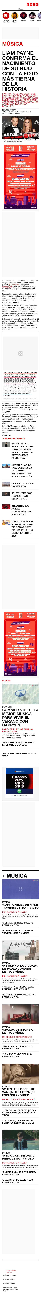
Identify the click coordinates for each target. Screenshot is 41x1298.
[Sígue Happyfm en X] (34, 5)
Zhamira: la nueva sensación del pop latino (21, 510)
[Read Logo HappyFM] (14, 5)
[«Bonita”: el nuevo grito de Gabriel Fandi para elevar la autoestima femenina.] (6, 444)
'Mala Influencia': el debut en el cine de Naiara (19, 743)
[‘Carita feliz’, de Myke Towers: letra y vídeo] (20, 889)
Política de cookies (8, 1279)
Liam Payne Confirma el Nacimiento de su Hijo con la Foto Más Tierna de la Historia (20, 71)
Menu (3, 9)
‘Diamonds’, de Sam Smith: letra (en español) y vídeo (18, 1121)
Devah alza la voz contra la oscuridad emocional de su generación (21, 471)
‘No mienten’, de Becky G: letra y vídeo (17, 1055)
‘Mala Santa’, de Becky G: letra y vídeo (17, 1047)
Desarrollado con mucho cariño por (10, 1289)
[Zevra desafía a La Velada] (6, 484)
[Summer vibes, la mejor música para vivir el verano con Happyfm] (20, 694)
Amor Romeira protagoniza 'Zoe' (19, 754)
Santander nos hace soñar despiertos (21, 496)
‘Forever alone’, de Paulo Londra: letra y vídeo (18, 988)
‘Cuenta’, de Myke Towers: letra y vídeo (18, 924)
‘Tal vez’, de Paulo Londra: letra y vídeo (18, 996)
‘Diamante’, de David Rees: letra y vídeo (18, 1181)
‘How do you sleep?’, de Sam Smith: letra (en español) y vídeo (19, 1112)
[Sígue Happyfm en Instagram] (31, 5)
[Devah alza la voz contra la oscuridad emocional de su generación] (6, 466)
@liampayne (7, 287)
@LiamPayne (14, 285)
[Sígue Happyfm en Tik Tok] (37, 5)
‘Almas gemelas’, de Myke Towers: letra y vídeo (18, 932)
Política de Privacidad (9, 1275)
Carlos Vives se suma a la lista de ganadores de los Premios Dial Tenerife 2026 (22, 528)
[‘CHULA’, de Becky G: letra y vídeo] (20, 1014)
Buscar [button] (37, 9)
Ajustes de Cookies (9, 1283)
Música (12, 43)
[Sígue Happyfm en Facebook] (28, 5)
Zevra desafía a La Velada (22, 485)
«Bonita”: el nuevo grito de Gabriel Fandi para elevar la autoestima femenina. (22, 450)
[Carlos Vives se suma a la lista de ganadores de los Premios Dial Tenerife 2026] (6, 522)
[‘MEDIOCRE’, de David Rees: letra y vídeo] (20, 1140)
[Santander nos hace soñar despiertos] (6, 494)
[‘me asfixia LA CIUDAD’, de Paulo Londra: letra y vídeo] (20, 950)
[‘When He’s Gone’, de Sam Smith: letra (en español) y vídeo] (20, 1074)
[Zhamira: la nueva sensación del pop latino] (6, 506)
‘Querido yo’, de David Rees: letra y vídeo (19, 1173)
